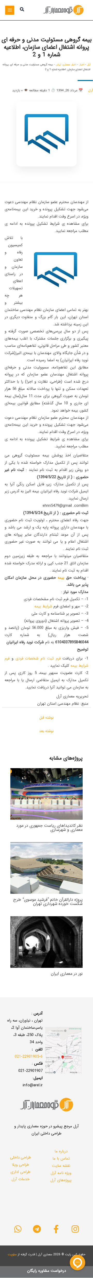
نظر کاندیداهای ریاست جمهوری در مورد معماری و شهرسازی (49, 827)
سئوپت (12, 1254)
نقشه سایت (61, 1166)
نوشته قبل (46, 717)
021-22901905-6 (29, 1057)
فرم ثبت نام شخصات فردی (38, 658)
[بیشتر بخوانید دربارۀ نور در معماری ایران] (46, 942)
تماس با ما (61, 1158)
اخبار (81, 65)
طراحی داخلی (20, 1157)
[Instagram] (75, 1229)
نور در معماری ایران (67, 973)
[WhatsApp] (18, 1229)
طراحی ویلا (20, 1165)
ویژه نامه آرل (61, 1173)
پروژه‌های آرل (61, 1180)
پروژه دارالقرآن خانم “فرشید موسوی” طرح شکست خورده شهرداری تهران (48, 901)
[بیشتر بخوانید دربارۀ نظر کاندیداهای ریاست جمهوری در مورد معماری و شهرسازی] (46, 794)
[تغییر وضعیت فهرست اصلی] (9, 10)
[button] (21, 10)
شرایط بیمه (43, 606)
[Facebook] (56, 1229)
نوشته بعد (46, 731)
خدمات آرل (20, 1179)
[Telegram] (37, 1229)
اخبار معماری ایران (66, 65)
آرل (88, 65)
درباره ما (61, 1151)
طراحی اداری (20, 1172)
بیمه (61, 578)
